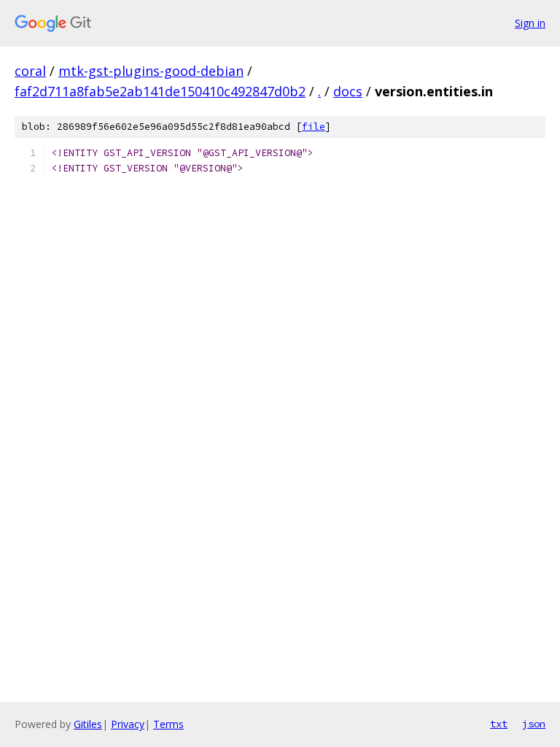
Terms (168, 724)
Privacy (127, 724)
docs (347, 91)
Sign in (530, 23)
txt (499, 723)
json (533, 723)
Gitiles (88, 724)
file (313, 126)
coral (30, 71)
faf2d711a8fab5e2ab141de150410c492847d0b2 (160, 91)
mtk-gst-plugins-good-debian (151, 71)
